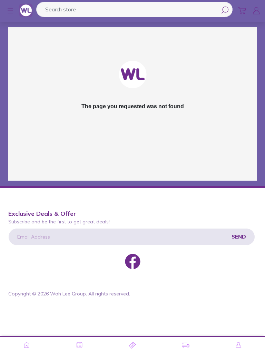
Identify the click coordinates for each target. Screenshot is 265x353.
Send (239, 236)
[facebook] (132, 261)
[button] (7, 10)
